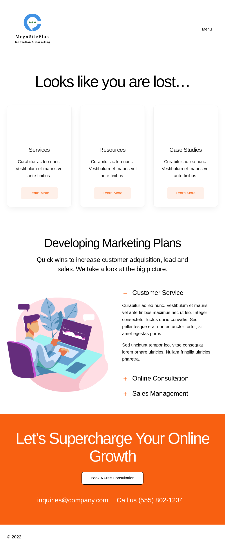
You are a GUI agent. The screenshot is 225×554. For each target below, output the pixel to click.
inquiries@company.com (72, 500)
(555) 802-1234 (160, 500)
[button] (167, 293)
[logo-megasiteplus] (32, 6)
